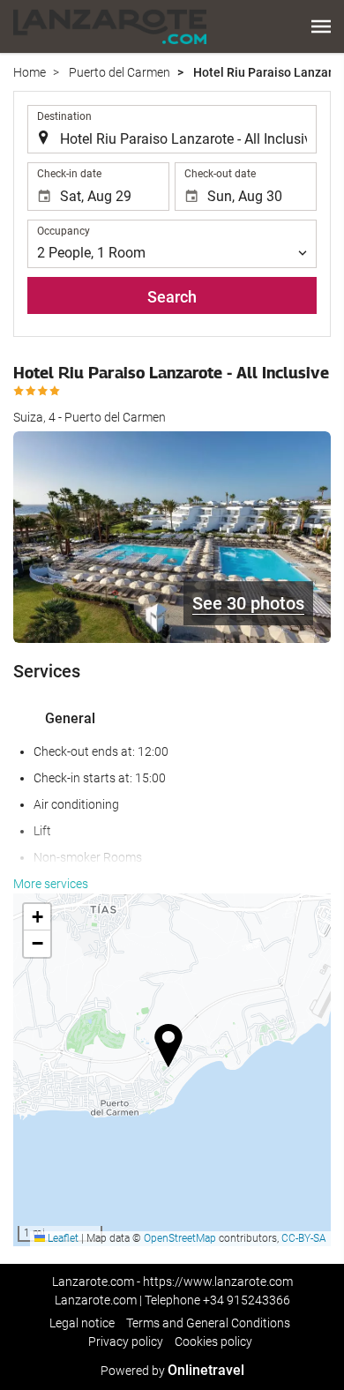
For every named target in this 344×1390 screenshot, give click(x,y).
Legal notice (82, 1323)
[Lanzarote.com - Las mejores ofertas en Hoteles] (109, 26)
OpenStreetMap (180, 1238)
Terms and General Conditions (208, 1323)
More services (50, 884)
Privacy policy (125, 1341)
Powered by (172, 1371)
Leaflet (62, 1238)
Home (29, 72)
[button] (321, 26)
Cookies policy (213, 1341)
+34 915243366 (246, 1300)
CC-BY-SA (303, 1238)
